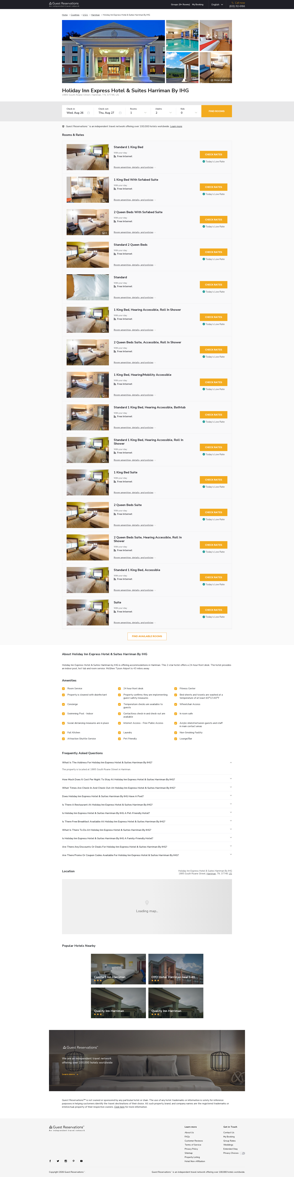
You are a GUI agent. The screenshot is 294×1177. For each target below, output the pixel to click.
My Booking (197, 4)
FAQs (187, 1136)
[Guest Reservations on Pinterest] (74, 1161)
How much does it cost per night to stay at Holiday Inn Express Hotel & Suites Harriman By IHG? (118, 779)
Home (65, 15)
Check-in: (71, 109)
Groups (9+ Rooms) (180, 4)
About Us (189, 1132)
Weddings (228, 1144)
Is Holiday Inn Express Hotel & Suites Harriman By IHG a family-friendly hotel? (107, 838)
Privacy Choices (231, 1153)
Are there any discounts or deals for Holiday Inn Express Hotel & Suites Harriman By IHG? (114, 847)
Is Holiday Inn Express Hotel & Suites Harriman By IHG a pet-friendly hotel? (106, 813)
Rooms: (133, 109)
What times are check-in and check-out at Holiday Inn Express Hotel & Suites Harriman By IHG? (118, 788)
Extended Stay (230, 1148)
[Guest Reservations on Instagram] (66, 1161)
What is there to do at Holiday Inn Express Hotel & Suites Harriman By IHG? (106, 830)
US (230, 873)
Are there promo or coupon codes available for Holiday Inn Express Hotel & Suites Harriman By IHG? (120, 855)
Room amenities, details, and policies (133, 167)
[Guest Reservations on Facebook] (51, 1161)
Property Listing (192, 1157)
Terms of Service (193, 1144)
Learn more (176, 126)
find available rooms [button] (147, 636)
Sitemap (189, 1153)
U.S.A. (85, 15)
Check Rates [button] (213, 154)
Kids (183, 109)
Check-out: (103, 109)
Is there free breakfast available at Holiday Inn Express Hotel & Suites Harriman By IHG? (113, 821)
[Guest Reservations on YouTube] (80, 1161)
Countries (75, 15)
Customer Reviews (194, 1140)
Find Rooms (217, 111)
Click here (119, 1107)
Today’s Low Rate (215, 161)
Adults (158, 109)
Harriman (95, 15)
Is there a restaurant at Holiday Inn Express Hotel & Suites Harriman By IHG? (107, 804)
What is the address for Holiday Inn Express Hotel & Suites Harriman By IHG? (107, 762)
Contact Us (228, 1132)
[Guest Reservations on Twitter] (58, 1161)
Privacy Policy (191, 1148)
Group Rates (229, 1140)
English (215, 4)
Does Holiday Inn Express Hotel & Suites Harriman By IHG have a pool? (103, 796)
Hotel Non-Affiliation (195, 1161)
